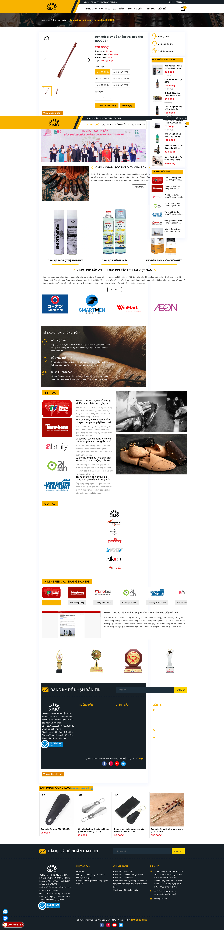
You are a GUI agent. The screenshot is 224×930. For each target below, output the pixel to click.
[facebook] (104, 763)
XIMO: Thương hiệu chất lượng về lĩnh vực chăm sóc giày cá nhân (93, 403)
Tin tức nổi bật (161, 171)
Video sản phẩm (52, 113)
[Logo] (51, 6)
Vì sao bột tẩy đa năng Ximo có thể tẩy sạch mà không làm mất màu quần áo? (93, 441)
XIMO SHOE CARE (139, 920)
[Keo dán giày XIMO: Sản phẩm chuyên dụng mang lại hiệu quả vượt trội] (57, 427)
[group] (67, 60)
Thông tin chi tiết (53, 774)
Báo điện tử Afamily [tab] (185, 602)
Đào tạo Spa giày (84, 877)
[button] (89, 60)
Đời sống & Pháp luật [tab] (157, 602)
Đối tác (50, 503)
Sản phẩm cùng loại (55, 787)
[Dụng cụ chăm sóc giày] (114, 235)
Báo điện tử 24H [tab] (129, 602)
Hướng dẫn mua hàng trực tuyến (90, 874)
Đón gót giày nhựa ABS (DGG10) (55, 829)
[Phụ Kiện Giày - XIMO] (114, 513)
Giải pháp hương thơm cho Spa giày (92, 880)
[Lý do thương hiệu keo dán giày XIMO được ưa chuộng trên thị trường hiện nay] (57, 465)
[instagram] (110, 763)
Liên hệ (79, 884)
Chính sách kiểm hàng (123, 877)
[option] (57, 814)
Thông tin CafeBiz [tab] (103, 602)
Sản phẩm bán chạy (163, 59)
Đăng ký (181, 690)
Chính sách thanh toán (123, 871)
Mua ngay (127, 105)
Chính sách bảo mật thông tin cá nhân (130, 880)
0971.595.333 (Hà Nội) (167, 730)
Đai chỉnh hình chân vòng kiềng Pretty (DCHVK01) (173, 159)
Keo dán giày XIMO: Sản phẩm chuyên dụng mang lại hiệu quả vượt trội (93, 422)
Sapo (141, 758)
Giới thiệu (80, 871)
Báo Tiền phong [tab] (77, 602)
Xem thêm (139, 187)
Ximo (110, 57)
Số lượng (99, 92)
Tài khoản (180, 2)
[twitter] (123, 763)
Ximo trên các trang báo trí (67, 581)
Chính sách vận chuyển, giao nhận (128, 874)
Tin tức (50, 392)
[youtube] (117, 763)
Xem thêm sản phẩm (81, 788)
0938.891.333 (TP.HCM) (167, 733)
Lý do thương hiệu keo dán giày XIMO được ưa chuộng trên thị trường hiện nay (93, 460)
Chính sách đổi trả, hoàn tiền (125, 890)
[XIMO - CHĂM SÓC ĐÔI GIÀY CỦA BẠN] (54, 707)
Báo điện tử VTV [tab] (51, 602)
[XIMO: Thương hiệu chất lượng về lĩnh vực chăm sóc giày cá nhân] (57, 408)
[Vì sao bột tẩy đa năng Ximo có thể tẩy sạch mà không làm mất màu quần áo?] (57, 446)
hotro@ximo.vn (163, 737)
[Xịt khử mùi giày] (65, 235)
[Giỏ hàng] (183, 10)
